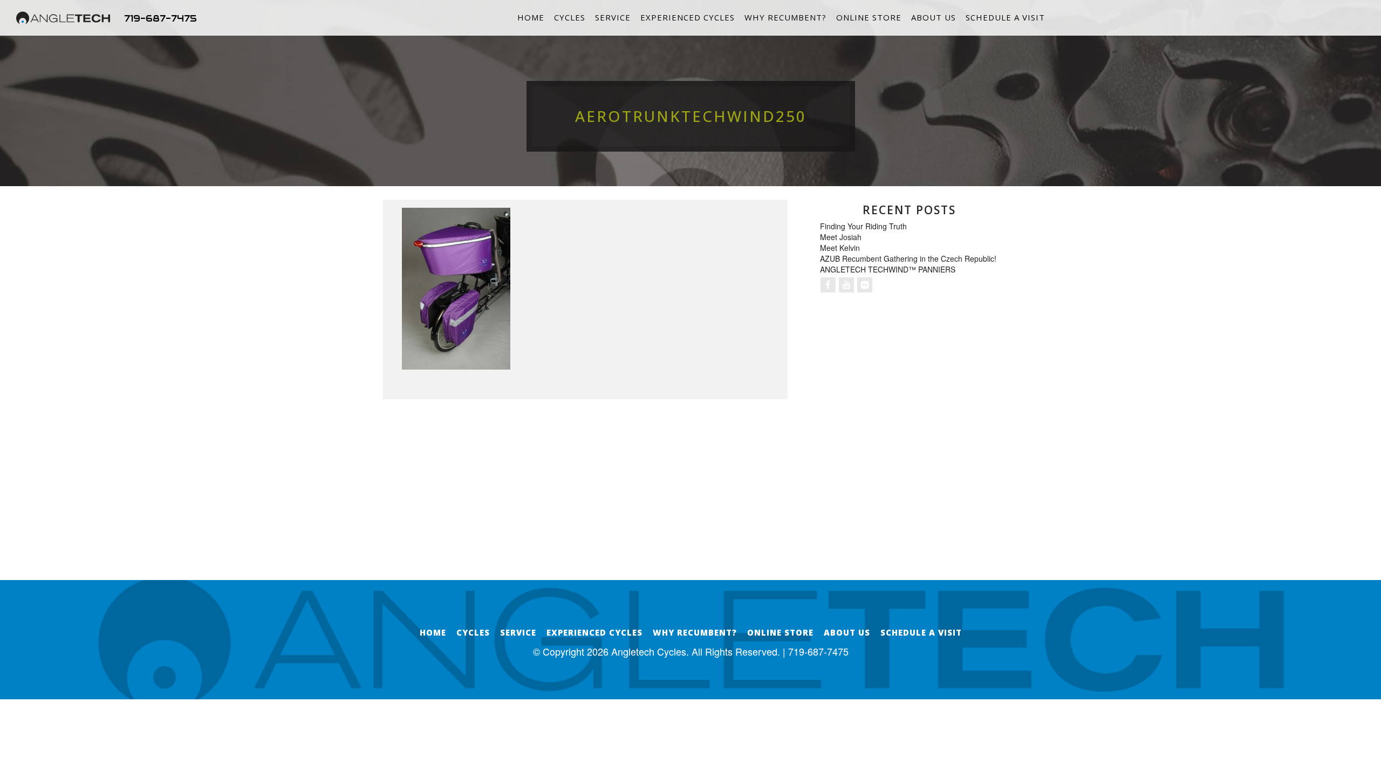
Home (530, 17)
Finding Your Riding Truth (863, 226)
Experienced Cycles (687, 17)
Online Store (868, 17)
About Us (933, 17)
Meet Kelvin (840, 247)
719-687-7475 (160, 18)
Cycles (569, 17)
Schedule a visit (1005, 17)
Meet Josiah (841, 236)
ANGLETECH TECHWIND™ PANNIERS (887, 269)
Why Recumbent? (785, 17)
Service (613, 17)
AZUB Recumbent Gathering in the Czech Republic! (908, 258)
